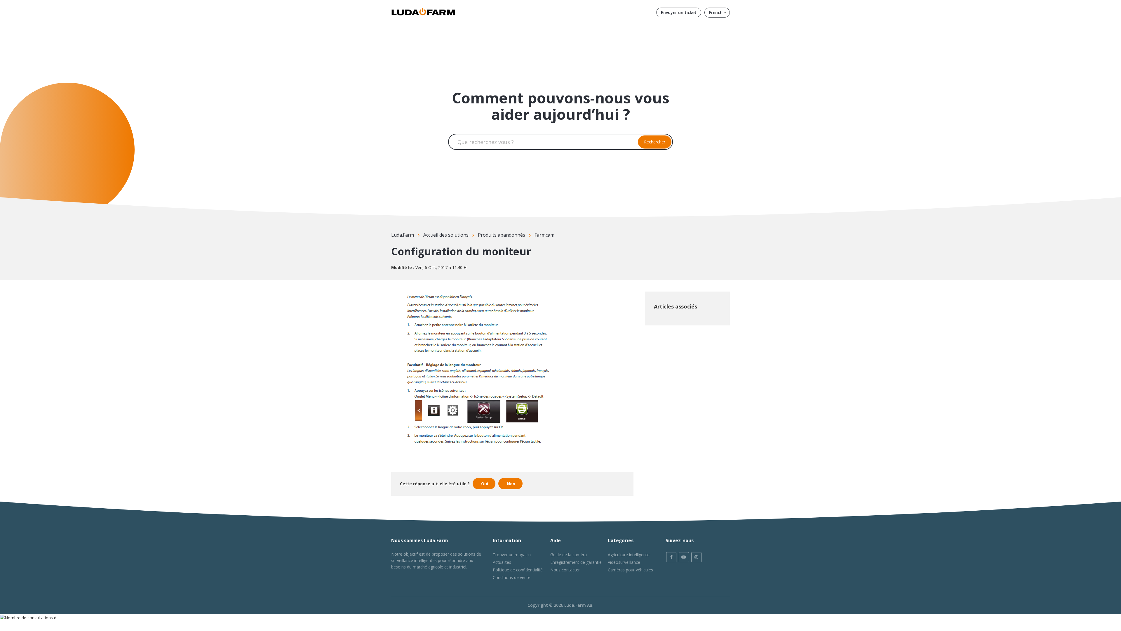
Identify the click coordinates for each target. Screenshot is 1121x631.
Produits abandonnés (501, 235)
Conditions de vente (511, 577)
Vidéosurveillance (624, 562)
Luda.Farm (402, 235)
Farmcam (544, 235)
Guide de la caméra (568, 554)
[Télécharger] (549, 244)
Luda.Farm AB (578, 605)
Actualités (502, 562)
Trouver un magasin (512, 554)
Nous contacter (565, 570)
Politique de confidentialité (518, 570)
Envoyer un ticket (679, 12)
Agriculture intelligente (629, 554)
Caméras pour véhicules (630, 570)
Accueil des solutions (446, 235)
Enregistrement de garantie (576, 562)
